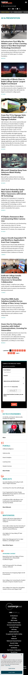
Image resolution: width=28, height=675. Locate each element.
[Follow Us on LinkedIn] (9, 8)
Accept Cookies (12, 672)
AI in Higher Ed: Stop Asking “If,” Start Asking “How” (12, 534)
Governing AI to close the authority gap (13, 488)
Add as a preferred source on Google (9, 6)
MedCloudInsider (14, 632)
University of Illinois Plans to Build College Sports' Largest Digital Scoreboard (13, 81)
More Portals (6, 470)
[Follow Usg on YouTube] (17, 9)
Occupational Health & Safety (14, 634)
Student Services (7, 466)
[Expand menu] (26, 3)
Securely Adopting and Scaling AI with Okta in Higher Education (13, 482)
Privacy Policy (15, 386)
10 (14, 353)
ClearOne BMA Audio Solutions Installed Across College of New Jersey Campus (14, 301)
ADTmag (14, 618)
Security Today (14, 643)
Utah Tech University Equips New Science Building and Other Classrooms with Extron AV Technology (13, 192)
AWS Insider (14, 620)
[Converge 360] (14, 606)
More (4, 437)
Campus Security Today (14, 622)
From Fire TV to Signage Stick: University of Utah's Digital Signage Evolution (13, 117)
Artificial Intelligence (8, 449)
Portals (6, 445)
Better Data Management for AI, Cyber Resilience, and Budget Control (13, 539)
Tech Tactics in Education (14, 650)
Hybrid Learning (18, 12)
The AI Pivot (14, 652)
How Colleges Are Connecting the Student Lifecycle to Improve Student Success (14, 580)
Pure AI (14, 636)
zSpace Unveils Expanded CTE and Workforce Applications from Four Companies (13, 240)
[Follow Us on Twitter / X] (10, 8)
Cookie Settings (11, 668)
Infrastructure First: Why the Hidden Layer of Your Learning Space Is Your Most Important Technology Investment (14, 44)
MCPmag (14, 629)
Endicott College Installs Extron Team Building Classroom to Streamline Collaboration (11, 278)
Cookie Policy (7, 665)
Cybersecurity (6, 453)
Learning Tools (6, 462)
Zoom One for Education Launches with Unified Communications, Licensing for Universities (14, 327)
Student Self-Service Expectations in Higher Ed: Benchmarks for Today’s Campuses (12, 520)
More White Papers (8, 545)
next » (17, 353)
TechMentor (14, 647)
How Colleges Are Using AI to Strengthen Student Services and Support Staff (14, 588)
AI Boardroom (14, 616)
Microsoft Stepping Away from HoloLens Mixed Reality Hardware (14, 172)
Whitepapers (8, 515)
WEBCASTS (7, 479)
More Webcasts (7, 507)
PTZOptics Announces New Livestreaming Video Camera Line (13, 218)
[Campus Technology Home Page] (6, 3)
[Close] (21, 654)
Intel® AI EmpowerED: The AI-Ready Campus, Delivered (12, 566)
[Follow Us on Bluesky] (13, 9)
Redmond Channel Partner (14, 641)
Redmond (14, 638)
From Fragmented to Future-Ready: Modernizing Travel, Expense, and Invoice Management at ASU (14, 493)
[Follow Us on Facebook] (15, 9)
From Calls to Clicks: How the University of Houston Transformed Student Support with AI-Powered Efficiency (14, 527)
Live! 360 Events (14, 627)
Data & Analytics (7, 457)
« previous (6, 350)
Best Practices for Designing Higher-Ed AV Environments (14, 573)
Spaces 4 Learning (14, 645)
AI (11, 12)
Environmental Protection (14, 625)
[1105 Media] (14, 612)
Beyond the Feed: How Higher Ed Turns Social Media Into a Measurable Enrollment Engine (13, 558)
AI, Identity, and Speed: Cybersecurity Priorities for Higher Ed (12, 417)
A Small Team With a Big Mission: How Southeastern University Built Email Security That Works (13, 501)
